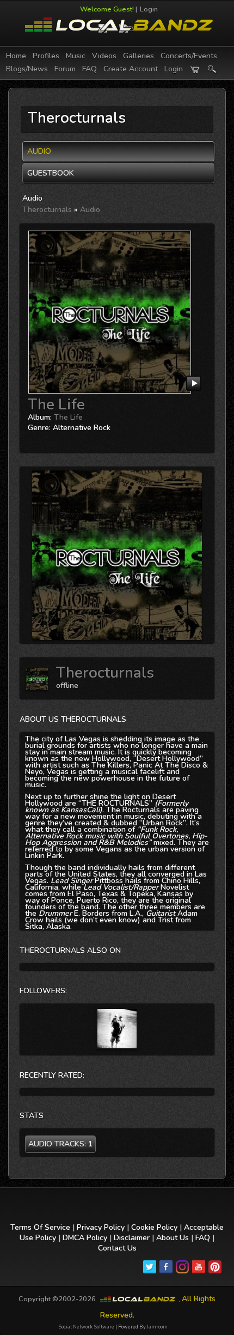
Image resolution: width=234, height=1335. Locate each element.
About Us (172, 1238)
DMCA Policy (85, 1238)
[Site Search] (212, 69)
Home (16, 56)
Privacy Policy (101, 1227)
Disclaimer (132, 1238)
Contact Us (117, 1248)
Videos (104, 56)
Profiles (46, 56)
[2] (36, 438)
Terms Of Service (40, 1227)
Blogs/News (27, 69)
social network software (86, 1327)
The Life (56, 404)
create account (130, 69)
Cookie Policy (154, 1227)
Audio (90, 209)
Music (75, 56)
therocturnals (47, 209)
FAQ (89, 69)
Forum (65, 69)
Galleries (138, 56)
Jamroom (157, 1327)
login (173, 69)
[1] (32, 438)
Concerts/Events (189, 56)
